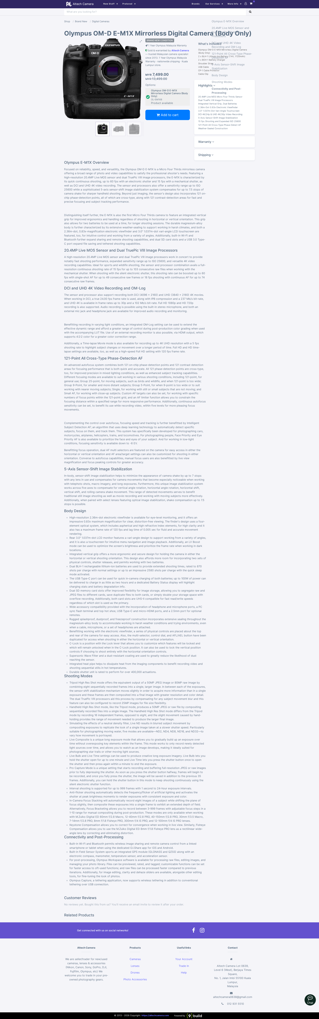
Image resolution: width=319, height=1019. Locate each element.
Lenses (135, 966)
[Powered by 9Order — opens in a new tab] (188, 1015)
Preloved (127, 3)
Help (184, 972)
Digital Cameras (100, 21)
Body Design (220, 75)
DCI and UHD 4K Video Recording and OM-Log (226, 44)
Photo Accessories (135, 979)
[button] (102, 41)
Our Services (212, 3)
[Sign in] (245, 3)
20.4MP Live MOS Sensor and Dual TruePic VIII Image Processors (230, 32)
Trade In (184, 966)
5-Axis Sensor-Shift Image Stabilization (228, 66)
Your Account (183, 959)
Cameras (135, 959)
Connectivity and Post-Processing (226, 90)
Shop (67, 21)
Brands (196, 3)
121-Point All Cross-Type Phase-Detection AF (232, 55)
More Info (233, 3)
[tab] (224, 141)
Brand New (81, 21)
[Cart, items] (251, 3)
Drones (135, 972)
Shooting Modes (222, 82)
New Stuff (109, 3)
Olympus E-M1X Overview (228, 21)
